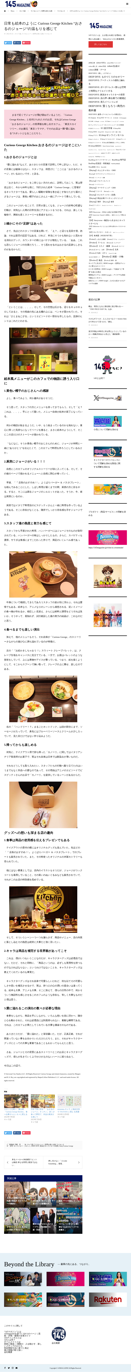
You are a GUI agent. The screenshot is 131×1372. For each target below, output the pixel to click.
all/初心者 (92, 63)
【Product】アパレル (97, 243)
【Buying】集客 (108, 202)
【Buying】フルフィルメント (99, 181)
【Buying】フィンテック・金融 (97, 177)
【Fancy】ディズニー (95, 205)
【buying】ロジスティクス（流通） (103, 195)
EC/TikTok (102, 121)
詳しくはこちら (100, 44)
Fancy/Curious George (66, 1146)
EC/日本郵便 (120, 125)
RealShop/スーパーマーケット (100, 160)
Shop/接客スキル (94, 167)
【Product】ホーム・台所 (96, 249)
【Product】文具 (112, 250)
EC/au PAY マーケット (104, 118)
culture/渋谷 (102, 66)
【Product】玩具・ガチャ (98, 253)
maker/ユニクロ (116, 153)
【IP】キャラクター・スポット (20, 1146)
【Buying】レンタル (108, 191)
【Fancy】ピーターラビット (107, 205)
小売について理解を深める (106, 429)
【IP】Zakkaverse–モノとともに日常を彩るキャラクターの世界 (107, 228)
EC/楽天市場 (106, 128)
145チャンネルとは (12, 1338)
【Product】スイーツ (117, 246)
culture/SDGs (101, 63)
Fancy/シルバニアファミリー (94, 153)
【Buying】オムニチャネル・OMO (102, 170)
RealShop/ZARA (91, 156)
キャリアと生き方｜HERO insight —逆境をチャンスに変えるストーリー (107, 264)
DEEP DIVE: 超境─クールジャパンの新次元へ (105, 114)
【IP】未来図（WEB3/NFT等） (101, 236)
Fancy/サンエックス (111, 149)
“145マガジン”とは (12, 1332)
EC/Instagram (122, 118)
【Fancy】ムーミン (117, 205)
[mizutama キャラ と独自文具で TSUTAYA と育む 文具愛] (69, 1101)
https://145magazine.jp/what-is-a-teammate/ (106, 548)
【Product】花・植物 (112, 253)
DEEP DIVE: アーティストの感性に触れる (107, 82)
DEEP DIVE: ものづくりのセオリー (107, 76)
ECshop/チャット (121, 139)
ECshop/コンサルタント (94, 139)
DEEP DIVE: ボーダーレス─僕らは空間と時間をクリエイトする (107, 89)
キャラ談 (18, 34)
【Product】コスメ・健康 (99, 246)
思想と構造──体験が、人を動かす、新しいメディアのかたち (23, 1345)
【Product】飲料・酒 (110, 260)
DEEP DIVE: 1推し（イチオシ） (100, 73)
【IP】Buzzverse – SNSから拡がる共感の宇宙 (105, 212)
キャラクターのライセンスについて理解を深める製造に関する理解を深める (107, 463)
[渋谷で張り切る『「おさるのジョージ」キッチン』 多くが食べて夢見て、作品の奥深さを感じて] (43, 1101)
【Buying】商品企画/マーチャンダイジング (106, 198)
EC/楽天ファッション (94, 128)
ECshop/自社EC (95, 146)
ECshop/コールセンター (107, 139)
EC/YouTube (122, 121)
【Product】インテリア (113, 243)
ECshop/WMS (101, 132)
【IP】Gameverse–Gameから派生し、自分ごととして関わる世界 (107, 216)
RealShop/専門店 (119, 160)
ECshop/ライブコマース (95, 142)
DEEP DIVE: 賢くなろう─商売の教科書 (107, 108)
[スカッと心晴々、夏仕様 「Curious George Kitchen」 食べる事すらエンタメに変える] (16, 1101)
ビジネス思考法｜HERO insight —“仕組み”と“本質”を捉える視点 (106, 270)
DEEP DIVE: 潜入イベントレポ (103, 102)
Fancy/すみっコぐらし (93, 149)
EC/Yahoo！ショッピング (111, 121)
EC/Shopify (97, 121)
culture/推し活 (93, 66)
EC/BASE (115, 118)
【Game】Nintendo (92, 208)
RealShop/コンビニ (100, 156)
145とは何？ (99, 378)
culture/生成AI (113, 66)
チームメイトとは (12, 1342)
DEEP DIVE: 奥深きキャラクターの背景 (44, 1146)
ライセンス (48, 34)
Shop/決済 (103, 167)
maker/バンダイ (106, 153)
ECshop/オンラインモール (111, 135)
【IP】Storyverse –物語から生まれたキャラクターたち (107, 222)
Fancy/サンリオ (120, 149)
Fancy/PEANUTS (118, 146)
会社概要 (8, 1352)
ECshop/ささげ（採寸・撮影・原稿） (113, 132)
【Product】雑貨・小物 (112, 256)
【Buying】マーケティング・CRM (102, 188)
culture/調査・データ (97, 70)
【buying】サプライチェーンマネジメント (102, 174)
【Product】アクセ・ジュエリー (116, 239)
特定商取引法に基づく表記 (16, 1348)
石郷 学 (18, 1144)
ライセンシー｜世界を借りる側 (32, 34)
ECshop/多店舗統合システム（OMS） (114, 142)
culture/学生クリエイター (114, 63)
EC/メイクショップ (110, 125)
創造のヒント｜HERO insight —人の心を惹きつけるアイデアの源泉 (107, 282)
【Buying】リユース (95, 191)
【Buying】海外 (95, 202)
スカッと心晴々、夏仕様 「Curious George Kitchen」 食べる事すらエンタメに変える (16, 1111)
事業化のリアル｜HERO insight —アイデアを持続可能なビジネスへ (107, 276)
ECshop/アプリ (93, 135)
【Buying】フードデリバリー (96, 184)
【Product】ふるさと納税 (97, 239)
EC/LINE (91, 121)
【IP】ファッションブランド (118, 232)
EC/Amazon (92, 118)
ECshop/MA (117, 128)
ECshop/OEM (93, 132)
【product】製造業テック (94, 257)
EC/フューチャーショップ (96, 125)
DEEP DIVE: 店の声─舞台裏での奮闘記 (107, 98)
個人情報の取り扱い (13, 1350)
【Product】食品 (95, 260)
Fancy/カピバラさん (102, 149)
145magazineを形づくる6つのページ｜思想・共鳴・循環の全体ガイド (22, 1335)
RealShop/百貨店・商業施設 (99, 163)
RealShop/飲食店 (115, 163)
